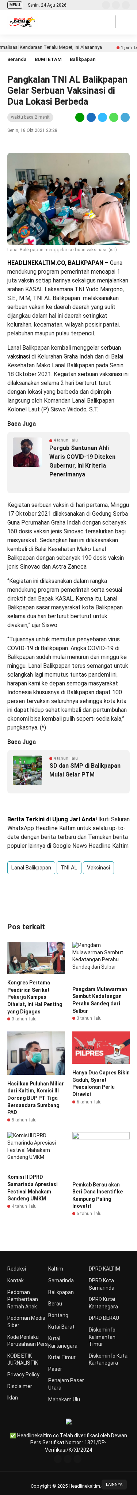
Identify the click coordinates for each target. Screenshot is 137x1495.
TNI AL (69, 867)
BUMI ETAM (48, 59)
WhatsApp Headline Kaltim (41, 828)
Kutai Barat (61, 1327)
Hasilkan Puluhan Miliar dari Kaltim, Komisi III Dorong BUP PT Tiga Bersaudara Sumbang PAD (35, 1098)
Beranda (17, 59)
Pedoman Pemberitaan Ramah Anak (22, 1299)
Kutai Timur (62, 1357)
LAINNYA (114, 1484)
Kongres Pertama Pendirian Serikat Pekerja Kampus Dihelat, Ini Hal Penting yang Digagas (34, 997)
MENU (14, 5)
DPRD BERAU (104, 1318)
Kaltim (55, 1269)
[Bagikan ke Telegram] (124, 117)
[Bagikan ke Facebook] (91, 117)
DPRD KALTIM (104, 1269)
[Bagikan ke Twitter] (102, 117)
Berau (55, 1304)
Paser (55, 1369)
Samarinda (61, 1280)
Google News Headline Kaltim (91, 845)
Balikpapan (83, 59)
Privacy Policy (23, 1374)
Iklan (12, 1398)
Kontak (15, 1280)
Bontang (58, 1315)
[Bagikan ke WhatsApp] (113, 117)
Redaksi (16, 1269)
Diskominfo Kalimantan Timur (102, 1337)
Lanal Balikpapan (31, 867)
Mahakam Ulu (64, 1399)
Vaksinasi (98, 867)
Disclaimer (19, 1386)
